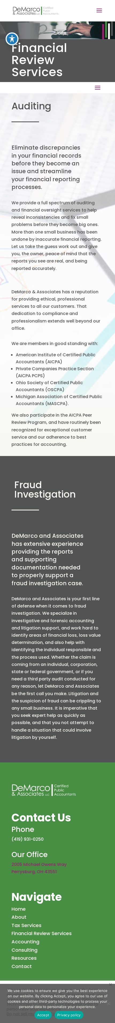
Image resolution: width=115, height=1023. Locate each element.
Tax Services (26, 925)
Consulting (24, 950)
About (18, 917)
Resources (24, 958)
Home (18, 909)
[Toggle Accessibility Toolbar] (12, 38)
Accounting (25, 941)
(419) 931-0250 (27, 839)
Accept (43, 1015)
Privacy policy (69, 1015)
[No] (108, 1003)
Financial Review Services (41, 933)
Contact (21, 966)
